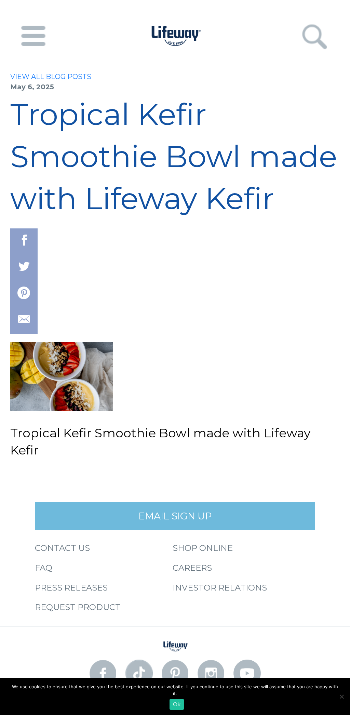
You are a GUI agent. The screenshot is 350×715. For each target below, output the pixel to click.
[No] (341, 696)
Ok (176, 704)
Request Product (78, 607)
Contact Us (62, 548)
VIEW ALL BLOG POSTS (50, 76)
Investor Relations (220, 588)
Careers (192, 568)
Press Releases (71, 588)
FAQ (43, 568)
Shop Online (203, 548)
